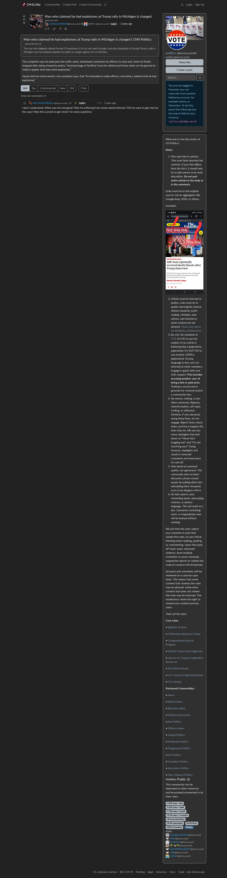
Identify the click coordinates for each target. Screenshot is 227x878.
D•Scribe (34, 4)
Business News (176, 708)
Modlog (189, 827)
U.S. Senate (174, 682)
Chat (83, 88)
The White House (178, 668)
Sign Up (199, 4)
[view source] (65, 29)
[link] (54, 29)
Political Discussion (179, 715)
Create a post (184, 70)
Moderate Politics (178, 741)
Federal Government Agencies (185, 651)
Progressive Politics (179, 748)
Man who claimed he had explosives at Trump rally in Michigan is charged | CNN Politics (87, 39)
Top (34, 88)
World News (175, 701)
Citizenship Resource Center (184, 634)
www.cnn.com (51, 20)
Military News (176, 728)
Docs (172, 872)
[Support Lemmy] (105, 4)
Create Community (90, 4)
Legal (150, 872)
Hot (25, 88)
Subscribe (184, 62)
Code (181, 872)
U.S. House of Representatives (185, 675)
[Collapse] (24, 103)
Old (71, 88)
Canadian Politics (178, 761)
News (171, 695)
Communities (52, 4)
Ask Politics (174, 721)
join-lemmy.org (195, 872)
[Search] (182, 4)
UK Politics (174, 755)
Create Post (70, 4)
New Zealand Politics (180, 775)
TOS (173, 338)
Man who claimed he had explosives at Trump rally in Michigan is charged (98, 16)
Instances (161, 872)
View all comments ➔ (33, 96)
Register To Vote (177, 627)
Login (189, 4)
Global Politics (176, 735)
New (62, 88)
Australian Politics (178, 768)
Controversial (48, 88)
